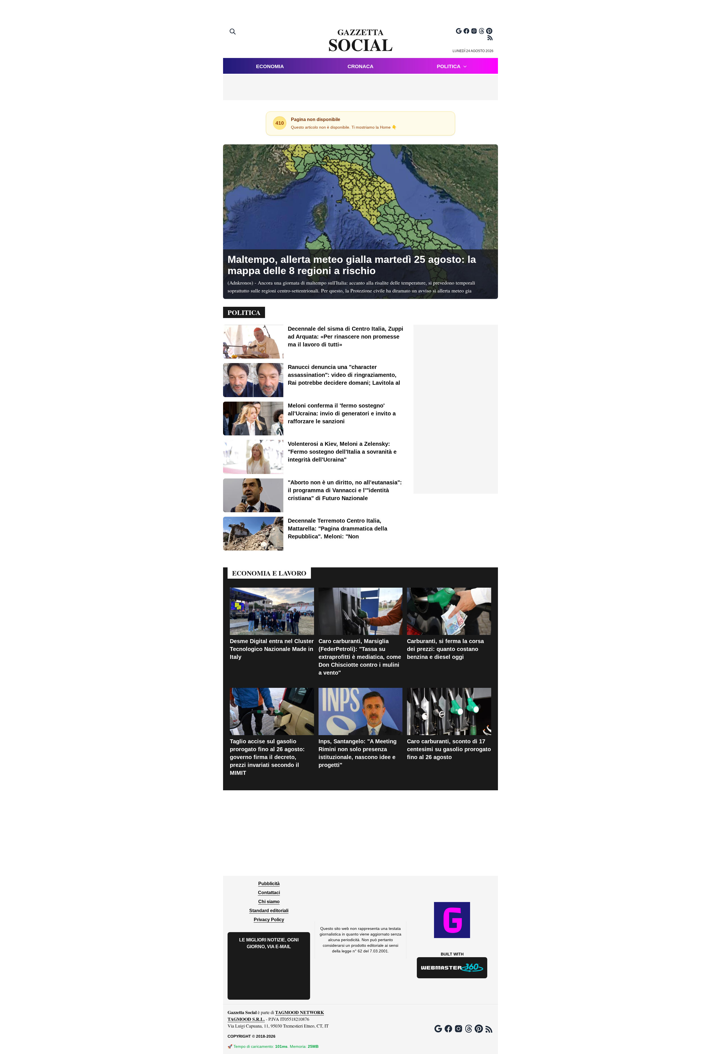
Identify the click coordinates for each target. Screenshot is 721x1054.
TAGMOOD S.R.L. (246, 1019)
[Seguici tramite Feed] (490, 37)
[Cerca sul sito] (233, 32)
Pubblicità (269, 883)
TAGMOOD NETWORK (299, 1012)
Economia (270, 66)
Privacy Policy (269, 919)
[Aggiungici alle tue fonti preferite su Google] (458, 31)
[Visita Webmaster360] (452, 967)
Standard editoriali (268, 910)
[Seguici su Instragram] (474, 31)
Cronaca (360, 66)
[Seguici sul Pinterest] (489, 31)
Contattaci (269, 892)
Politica (448, 66)
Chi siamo (269, 901)
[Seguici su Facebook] (466, 31)
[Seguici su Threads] (481, 31)
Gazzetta (360, 40)
